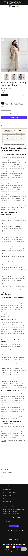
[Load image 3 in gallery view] (21, 77)
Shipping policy (15, 553)
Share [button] (3, 476)
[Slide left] (1, 77)
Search (4, 498)
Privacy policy (9, 551)
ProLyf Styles (11, 549)
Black (20, 94)
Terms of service (19, 551)
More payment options (14, 120)
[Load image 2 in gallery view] (14, 77)
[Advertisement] (14, 23)
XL (16, 103)
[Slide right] (26, 77)
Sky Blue (13, 94)
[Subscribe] (21, 521)
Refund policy (20, 549)
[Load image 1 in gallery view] (6, 77)
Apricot (4, 94)
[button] (2, 6)
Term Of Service (7, 501)
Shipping (3, 90)
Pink (3, 97)
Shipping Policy (7, 495)
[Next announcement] (25, 2)
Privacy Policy (7, 489)
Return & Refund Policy (9, 492)
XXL (22, 103)
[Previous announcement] (2, 2)
